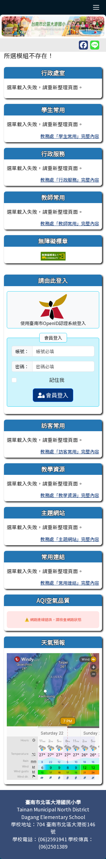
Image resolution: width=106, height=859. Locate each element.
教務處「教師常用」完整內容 (69, 223)
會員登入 (56, 395)
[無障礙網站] (53, 255)
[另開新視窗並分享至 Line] (94, 45)
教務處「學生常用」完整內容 (69, 136)
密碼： (22, 366)
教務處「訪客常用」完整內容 (69, 451)
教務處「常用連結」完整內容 (69, 582)
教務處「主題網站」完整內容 (69, 539)
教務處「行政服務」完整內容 (69, 179)
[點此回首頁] (53, 26)
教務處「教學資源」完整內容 (69, 495)
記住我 (56, 379)
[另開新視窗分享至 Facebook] (83, 45)
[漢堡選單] (96, 7)
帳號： (22, 351)
